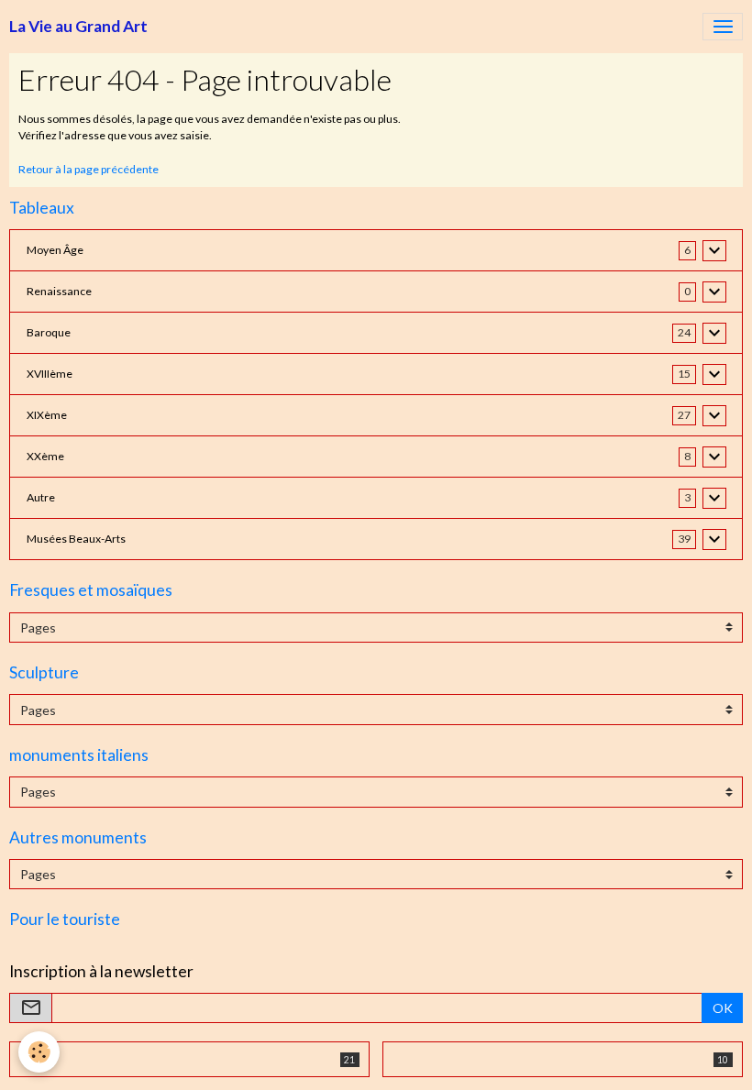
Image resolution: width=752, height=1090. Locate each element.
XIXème (47, 415)
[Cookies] (39, 1052)
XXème (45, 456)
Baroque (49, 332)
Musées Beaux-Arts (76, 538)
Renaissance (59, 291)
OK (723, 1008)
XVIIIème (49, 373)
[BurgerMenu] (722, 26)
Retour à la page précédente (88, 169)
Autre (41, 497)
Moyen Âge (55, 250)
